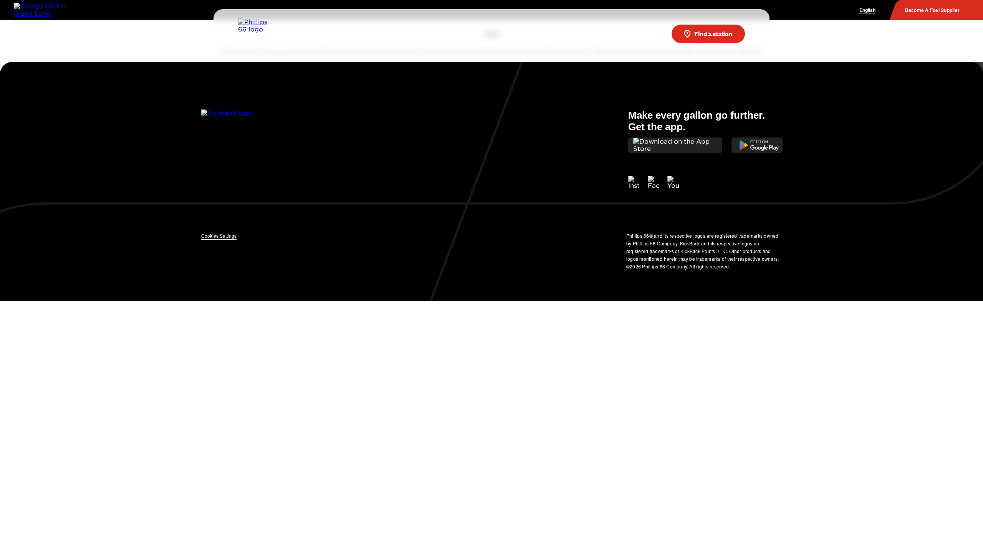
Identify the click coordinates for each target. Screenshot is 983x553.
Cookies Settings (219, 235)
